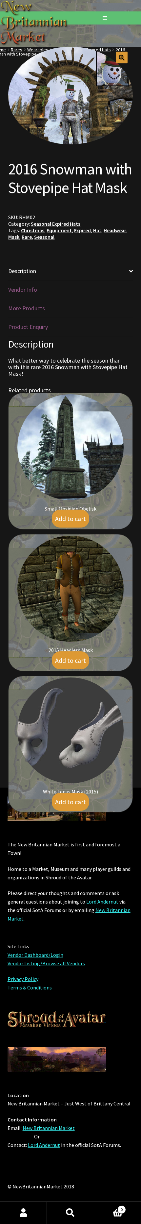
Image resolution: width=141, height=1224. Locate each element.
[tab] (70, 271)
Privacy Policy (23, 979)
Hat (97, 230)
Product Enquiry (28, 327)
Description (22, 271)
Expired (82, 230)
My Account (23, 1213)
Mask (13, 237)
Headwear (115, 230)
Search (70, 1213)
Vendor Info (22, 289)
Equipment (59, 230)
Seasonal (44, 237)
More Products (26, 308)
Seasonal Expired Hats (55, 224)
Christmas (32, 230)
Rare (27, 237)
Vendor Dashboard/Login (35, 955)
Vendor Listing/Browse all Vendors (46, 963)
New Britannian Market (49, 1128)
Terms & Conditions (30, 987)
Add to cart (70, 518)
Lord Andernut (102, 901)
